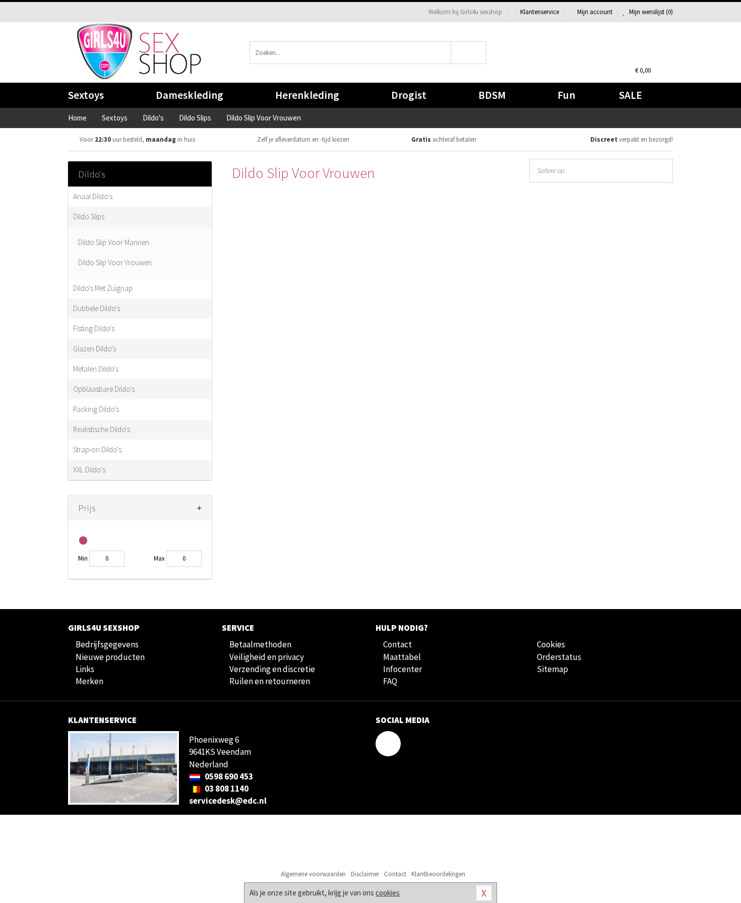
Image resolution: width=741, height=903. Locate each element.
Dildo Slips (88, 216)
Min (83, 558)
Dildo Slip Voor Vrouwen (115, 262)
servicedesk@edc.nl (228, 800)
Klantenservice (539, 12)
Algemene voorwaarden (313, 874)
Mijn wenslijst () (650, 12)
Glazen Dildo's (94, 348)
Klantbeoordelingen (438, 874)
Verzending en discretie (272, 669)
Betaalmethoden (260, 644)
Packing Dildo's (96, 409)
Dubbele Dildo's (96, 308)
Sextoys (86, 95)
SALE (630, 95)
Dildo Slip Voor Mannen (113, 242)
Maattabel (402, 657)
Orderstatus (559, 657)
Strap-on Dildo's (97, 449)
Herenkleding (307, 95)
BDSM (492, 95)
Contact (397, 644)
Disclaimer (365, 874)
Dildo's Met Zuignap (103, 288)
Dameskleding (189, 95)
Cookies (551, 644)
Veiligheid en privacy (266, 657)
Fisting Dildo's (93, 328)
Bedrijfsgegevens (107, 644)
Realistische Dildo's (101, 429)
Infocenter (402, 669)
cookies (388, 892)
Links (85, 669)
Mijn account (594, 12)
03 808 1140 (226, 788)
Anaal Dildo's (92, 196)
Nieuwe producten (110, 657)
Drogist (408, 95)
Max (159, 558)
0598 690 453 (228, 776)
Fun (566, 95)
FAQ (390, 681)
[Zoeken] (469, 52)
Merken (89, 681)
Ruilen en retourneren (269, 681)
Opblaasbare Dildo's (104, 389)
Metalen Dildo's (95, 369)
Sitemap (552, 669)
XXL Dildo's (89, 469)
